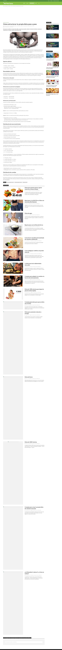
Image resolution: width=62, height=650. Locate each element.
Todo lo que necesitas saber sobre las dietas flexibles (52, 68)
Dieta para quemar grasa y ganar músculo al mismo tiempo (33, 188)
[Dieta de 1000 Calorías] (13, 472)
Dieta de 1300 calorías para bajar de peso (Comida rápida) (34, 289)
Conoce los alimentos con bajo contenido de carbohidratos (51, 86)
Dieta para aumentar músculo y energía (33, 312)
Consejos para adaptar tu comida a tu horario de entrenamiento (34, 277)
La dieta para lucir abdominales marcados (33, 264)
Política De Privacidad (56, 0)
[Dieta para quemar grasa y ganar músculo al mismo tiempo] (13, 192)
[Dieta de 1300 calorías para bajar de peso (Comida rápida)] (13, 293)
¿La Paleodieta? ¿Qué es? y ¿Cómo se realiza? (34, 572)
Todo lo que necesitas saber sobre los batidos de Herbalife (52, 77)
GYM (36, 3)
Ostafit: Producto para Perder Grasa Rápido (52, 28)
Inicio (48, 0)
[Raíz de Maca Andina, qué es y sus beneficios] (52, 90)
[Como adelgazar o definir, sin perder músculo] (13, 255)
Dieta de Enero (29, 377)
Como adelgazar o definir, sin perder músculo (34, 251)
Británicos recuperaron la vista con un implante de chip (52, 45)
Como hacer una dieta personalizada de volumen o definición (34, 238)
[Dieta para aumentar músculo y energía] (13, 342)
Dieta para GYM (25, 182)
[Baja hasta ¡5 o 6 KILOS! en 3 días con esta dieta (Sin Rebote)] (13, 205)
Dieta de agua (28, 213)
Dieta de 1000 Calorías (31, 442)
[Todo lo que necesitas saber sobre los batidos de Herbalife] (52, 72)
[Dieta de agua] (13, 217)
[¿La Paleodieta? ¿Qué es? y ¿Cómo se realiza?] (13, 602)
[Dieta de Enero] (13, 407)
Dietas (4, 22)
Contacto (51, 0)
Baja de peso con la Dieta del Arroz (34, 225)
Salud (27, 3)
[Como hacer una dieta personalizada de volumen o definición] (13, 242)
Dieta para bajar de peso (10, 182)
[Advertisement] (31, 14)
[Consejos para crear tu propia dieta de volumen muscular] (13, 537)
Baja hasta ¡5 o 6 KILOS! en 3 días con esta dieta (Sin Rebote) (34, 201)
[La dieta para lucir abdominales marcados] (13, 268)
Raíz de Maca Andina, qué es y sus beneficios (52, 95)
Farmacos (52, 26)
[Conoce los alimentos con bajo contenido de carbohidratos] (52, 81)
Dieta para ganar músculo (18, 182)
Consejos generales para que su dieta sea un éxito (34, 302)
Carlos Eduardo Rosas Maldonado (8, 26)
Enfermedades (52, 43)
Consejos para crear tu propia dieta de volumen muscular (34, 507)
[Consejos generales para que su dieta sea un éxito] (13, 305)
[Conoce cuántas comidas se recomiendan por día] (52, 55)
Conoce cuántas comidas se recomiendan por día (52, 36)
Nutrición (31, 3)
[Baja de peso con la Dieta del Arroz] (13, 229)
